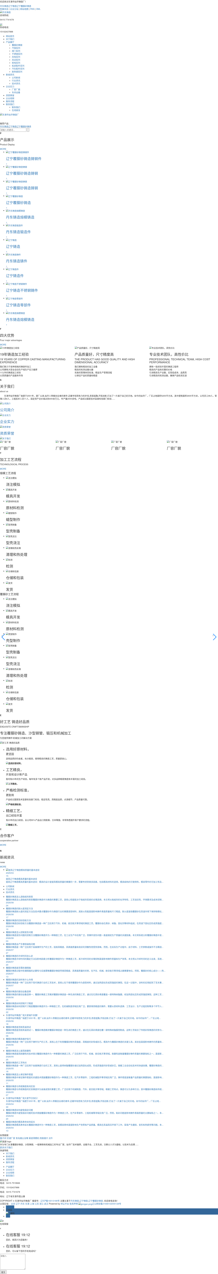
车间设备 (16, 92)
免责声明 (74, 1203)
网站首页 (10, 36)
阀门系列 (16, 50)
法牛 (51, 1138)
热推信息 (4, 8)
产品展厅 (10, 41)
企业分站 (14, 8)
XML (38, 8)
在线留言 (16, 110)
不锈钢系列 (17, 53)
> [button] (213, 635)
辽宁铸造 (12, 5)
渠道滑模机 (34, 1138)
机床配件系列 (18, 65)
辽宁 (18, 1203)
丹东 (22, 1203)
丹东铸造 (4, 5)
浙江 (41, 1203)
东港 (27, 1203)
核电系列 (16, 62)
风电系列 (16, 56)
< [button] (2, 635)
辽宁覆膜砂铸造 (24, 5)
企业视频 (10, 98)
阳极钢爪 (44, 1138)
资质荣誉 (10, 95)
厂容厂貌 (16, 89)
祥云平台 (65, 1203)
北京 (13, 1203)
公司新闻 (16, 77)
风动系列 (16, 59)
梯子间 (3, 1138)
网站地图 (24, 8)
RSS (32, 8)
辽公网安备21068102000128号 (106, 1203)
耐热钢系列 (17, 71)
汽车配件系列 (18, 68)
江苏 (37, 1203)
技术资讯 (16, 83)
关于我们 (10, 38)
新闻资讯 (10, 74)
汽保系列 (16, 47)
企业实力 (10, 86)
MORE (3, 148)
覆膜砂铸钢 (17, 44)
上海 (32, 1203)
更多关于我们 (6, 1147)
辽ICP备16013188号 (50, 1200)
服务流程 (10, 101)
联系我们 (10, 104)
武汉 (46, 1203)
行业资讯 (16, 80)
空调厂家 (11, 1138)
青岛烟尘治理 (22, 1138)
